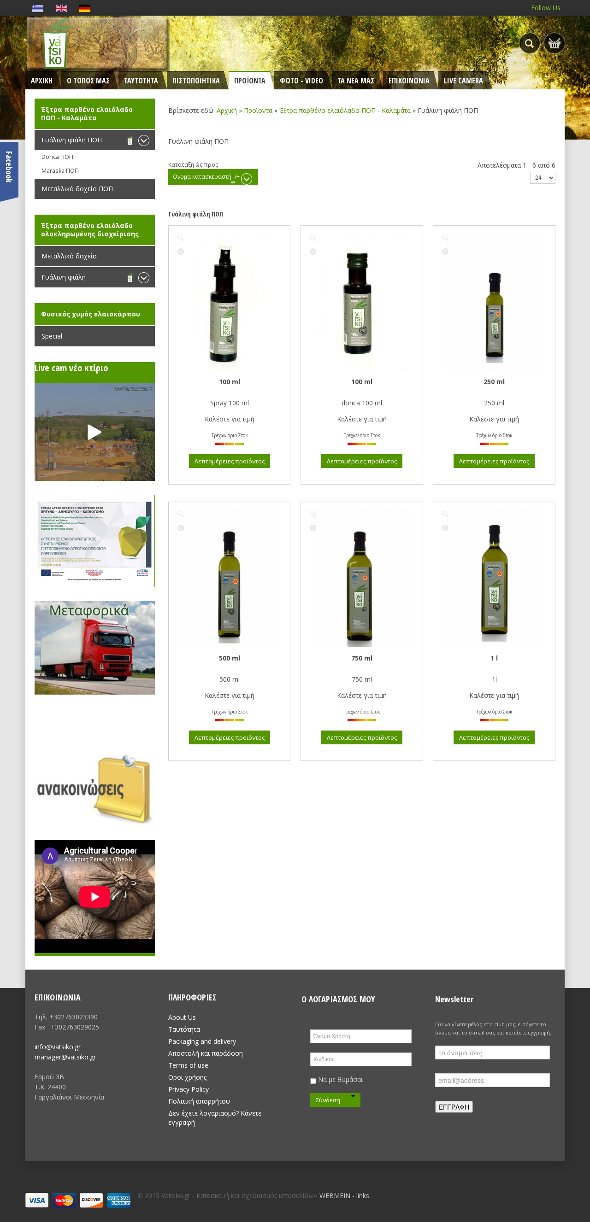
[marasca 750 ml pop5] (313, 514)
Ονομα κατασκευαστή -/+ (206, 177)
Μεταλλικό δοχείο (69, 255)
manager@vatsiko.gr (65, 1056)
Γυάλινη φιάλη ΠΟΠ (71, 139)
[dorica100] (313, 238)
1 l (494, 658)
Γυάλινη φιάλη (63, 277)
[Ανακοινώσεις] (95, 786)
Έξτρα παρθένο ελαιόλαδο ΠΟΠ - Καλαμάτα (345, 110)
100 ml (229, 381)
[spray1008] (181, 238)
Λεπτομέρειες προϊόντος (181, 251)
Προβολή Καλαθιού (554, 43)
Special (51, 336)
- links (360, 1195)
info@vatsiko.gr (58, 1046)
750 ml (361, 658)
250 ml (494, 381)
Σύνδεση (328, 1100)
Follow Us (545, 7)
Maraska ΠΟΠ (60, 171)
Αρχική (227, 110)
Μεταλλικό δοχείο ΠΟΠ (77, 188)
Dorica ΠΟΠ (57, 157)
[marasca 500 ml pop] (181, 514)
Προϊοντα (258, 110)
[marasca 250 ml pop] (445, 238)
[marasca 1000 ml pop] (445, 514)
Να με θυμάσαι (339, 1079)
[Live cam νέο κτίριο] (95, 432)
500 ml (229, 658)
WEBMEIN (334, 1195)
